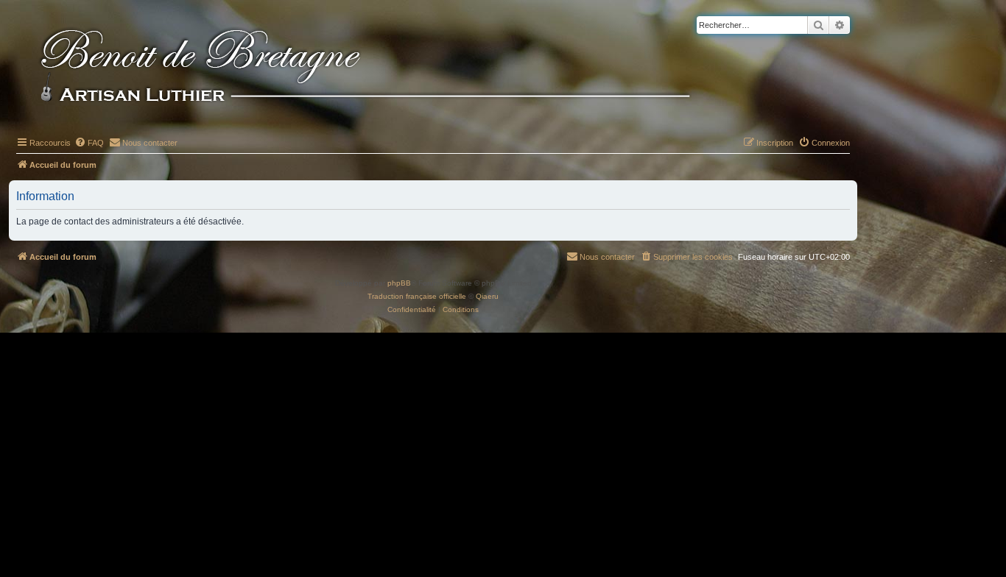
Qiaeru (487, 296)
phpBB (399, 283)
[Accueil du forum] (390, 68)
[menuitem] (89, 143)
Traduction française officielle (416, 296)
